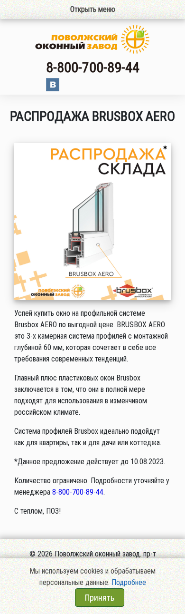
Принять (99, 598)
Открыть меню (92, 9)
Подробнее (128, 582)
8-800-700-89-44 (92, 67)
